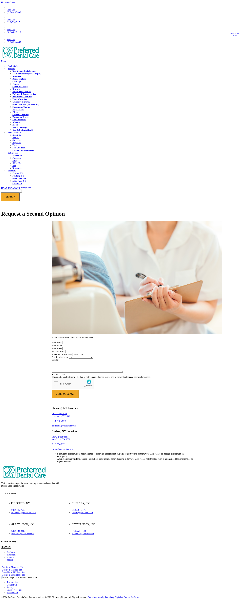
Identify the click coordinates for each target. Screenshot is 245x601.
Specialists (16, 140)
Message (55, 360)
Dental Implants (19, 79)
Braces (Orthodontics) (21, 92)
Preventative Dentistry (22, 97)
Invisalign (16, 76)
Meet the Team (14, 132)
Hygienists (16, 143)
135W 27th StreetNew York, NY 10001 (61, 438)
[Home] (20, 58)
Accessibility (12, 592)
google (10, 560)
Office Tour (17, 163)
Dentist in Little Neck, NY (13, 575)
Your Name (57, 342)
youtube (10, 557)
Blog (14, 166)
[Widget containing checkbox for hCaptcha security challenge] (73, 383)
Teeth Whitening (19, 99)
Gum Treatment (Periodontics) (25, 104)
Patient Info (13, 153)
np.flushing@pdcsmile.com (64, 425)
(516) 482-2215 (14, 32)
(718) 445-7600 (14, 12)
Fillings (15, 112)
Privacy (10, 587)
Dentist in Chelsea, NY (12, 570)
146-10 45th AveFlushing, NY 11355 (61, 414)
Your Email (57, 348)
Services (11, 69)
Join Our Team (19, 148)
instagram (11, 555)
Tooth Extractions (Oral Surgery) (26, 74)
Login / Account (14, 590)
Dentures (16, 89)
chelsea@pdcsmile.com (62, 449)
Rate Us (6, 547)
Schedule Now (234, 34)
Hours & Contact (8, 2)
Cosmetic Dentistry (20, 115)
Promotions (17, 155)
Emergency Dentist (20, 117)
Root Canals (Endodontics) (24, 71)
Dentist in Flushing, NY (12, 567)
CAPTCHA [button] (59, 374)
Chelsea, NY (17, 173)
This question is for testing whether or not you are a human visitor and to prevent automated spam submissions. (101, 375)
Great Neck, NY (19, 178)
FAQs (14, 161)
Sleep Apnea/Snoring (21, 107)
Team (14, 145)
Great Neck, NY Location (13, 572)
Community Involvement (23, 150)
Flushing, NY (18, 176)
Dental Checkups (19, 127)
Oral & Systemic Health (22, 130)
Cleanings (16, 81)
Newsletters (17, 168)
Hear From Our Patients (16, 188)
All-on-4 (16, 122)
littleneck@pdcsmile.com (83, 533)
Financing (16, 158)
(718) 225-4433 (14, 42)
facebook (11, 552)
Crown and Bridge (20, 86)
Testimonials (12, 582)
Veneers (15, 84)
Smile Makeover (19, 120)
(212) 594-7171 (14, 22)
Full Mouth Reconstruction (24, 94)
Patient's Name (58, 351)
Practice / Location (60, 357)
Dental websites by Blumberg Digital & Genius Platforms (113, 597)
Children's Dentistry (21, 102)
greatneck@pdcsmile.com (22, 533)
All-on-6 (16, 125)
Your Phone (57, 345)
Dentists (15, 138)
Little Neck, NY (19, 181)
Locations (12, 171)
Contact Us (17, 183)
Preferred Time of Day (62, 354)
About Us (16, 135)
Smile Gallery (14, 66)
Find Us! (11, 10)
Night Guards (18, 109)
